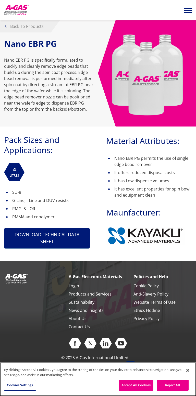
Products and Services (90, 294)
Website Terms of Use (154, 302)
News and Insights (86, 310)
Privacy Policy (146, 318)
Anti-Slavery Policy (150, 294)
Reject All (172, 385)
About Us (78, 318)
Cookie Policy (146, 286)
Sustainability (81, 302)
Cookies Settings (20, 385)
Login (74, 286)
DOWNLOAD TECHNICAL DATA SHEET (47, 237)
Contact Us (79, 327)
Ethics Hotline (146, 310)
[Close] (187, 370)
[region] (98, 379)
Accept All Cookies (136, 385)
